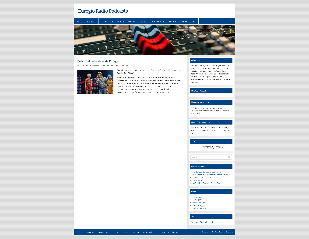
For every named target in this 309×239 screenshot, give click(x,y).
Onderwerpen (107, 21)
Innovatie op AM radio (202, 177)
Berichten (199, 203)
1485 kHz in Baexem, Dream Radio (207, 183)
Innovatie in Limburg (201, 102)
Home (78, 21)
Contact (143, 21)
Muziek (120, 21)
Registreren (198, 197)
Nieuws (131, 21)
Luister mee (91, 21)
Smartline (229, 232)
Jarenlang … (198, 180)
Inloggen (197, 200)
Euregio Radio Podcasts (103, 11)
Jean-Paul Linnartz (99, 65)
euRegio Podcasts (200, 91)
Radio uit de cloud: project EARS (182, 21)
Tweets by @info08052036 (201, 222)
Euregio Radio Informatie (119, 65)
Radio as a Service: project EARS (207, 172)
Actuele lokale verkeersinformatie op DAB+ (211, 175)
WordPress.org (199, 208)
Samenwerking (157, 21)
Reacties (198, 205)
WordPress (219, 232)
